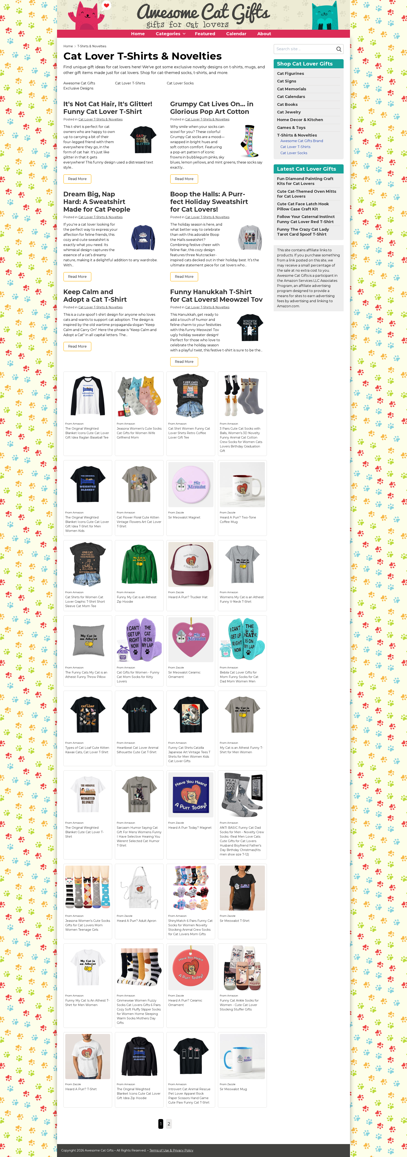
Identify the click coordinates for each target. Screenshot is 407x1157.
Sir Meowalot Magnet (184, 517)
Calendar (236, 33)
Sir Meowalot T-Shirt (234, 921)
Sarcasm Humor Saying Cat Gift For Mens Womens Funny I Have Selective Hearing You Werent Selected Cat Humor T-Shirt (139, 836)
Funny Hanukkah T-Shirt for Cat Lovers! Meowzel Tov (216, 295)
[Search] (338, 49)
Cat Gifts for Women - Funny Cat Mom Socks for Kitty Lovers (138, 677)
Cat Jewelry (289, 112)
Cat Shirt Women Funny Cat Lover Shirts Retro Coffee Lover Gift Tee (189, 433)
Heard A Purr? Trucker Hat (188, 597)
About (264, 33)
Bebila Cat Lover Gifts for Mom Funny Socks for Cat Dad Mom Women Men (239, 677)
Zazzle (180, 512)
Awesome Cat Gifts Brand (301, 141)
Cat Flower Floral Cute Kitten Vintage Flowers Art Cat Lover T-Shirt (139, 522)
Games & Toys (291, 127)
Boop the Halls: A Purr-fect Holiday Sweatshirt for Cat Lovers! (209, 201)
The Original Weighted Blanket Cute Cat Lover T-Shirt (84, 832)
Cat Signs (286, 81)
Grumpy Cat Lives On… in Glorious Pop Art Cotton (212, 108)
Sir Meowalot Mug (233, 1089)
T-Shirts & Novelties (91, 46)
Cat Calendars (291, 96)
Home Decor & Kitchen (300, 119)
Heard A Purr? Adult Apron (136, 921)
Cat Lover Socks (180, 83)
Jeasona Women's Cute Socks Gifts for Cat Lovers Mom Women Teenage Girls (87, 925)
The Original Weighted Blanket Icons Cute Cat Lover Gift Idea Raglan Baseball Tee (87, 433)
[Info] (106, 377)
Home (138, 33)
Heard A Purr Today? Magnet (190, 828)
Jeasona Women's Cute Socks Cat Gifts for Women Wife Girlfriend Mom (139, 433)
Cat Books (287, 104)
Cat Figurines (290, 73)
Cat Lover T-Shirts (130, 83)
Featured (205, 33)
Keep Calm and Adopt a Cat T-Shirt (95, 295)
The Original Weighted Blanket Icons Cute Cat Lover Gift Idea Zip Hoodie (138, 1093)
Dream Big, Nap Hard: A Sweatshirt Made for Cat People (96, 201)
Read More (77, 179)
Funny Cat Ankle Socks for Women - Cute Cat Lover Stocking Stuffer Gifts (239, 1005)
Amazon (78, 423)
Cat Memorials (291, 89)
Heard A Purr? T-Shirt (81, 1089)
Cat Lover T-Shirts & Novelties (100, 119)
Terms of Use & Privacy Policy (171, 1150)
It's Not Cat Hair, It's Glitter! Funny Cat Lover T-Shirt (107, 108)
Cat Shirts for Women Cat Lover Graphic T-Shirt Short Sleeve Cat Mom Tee (85, 601)
